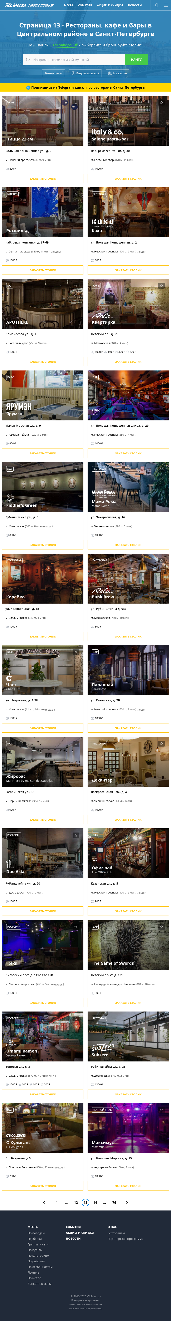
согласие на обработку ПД (88, 1308)
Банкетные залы (40, 1284)
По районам (36, 1261)
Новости (135, 5)
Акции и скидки (110, 5)
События (85, 5)
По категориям (38, 1256)
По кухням (35, 1250)
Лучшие (33, 1272)
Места (68, 5)
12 (76, 1202)
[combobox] (85, 59)
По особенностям (40, 1267)
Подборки (35, 1239)
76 (114, 1202)
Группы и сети (38, 1244)
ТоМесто (15, 5)
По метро (34, 1278)
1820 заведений (64, 44)
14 (95, 1202)
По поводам (36, 1233)
